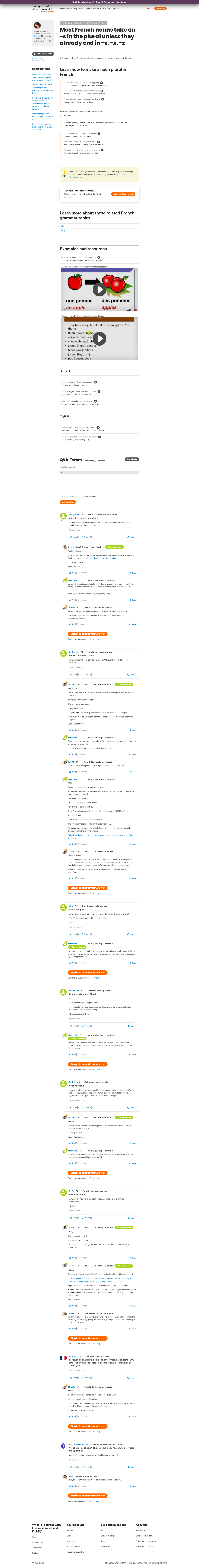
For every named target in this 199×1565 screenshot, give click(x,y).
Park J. (72, 1082)
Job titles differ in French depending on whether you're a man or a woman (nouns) (42, 89)
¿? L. (71, 906)
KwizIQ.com (141, 1530)
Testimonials (37, 1548)
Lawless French (92, 8)
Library (70, 23)
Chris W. (72, 607)
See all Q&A (132, 459)
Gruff (70, 1476)
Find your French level (123, 194)
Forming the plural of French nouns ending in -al (42, 116)
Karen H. (73, 1356)
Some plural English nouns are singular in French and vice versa (43, 127)
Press (103, 1541)
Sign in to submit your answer (87, 633)
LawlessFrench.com (144, 1536)
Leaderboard (37, 1542)
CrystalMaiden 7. (77, 1444)
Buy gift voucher (73, 1546)
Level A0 (87, 23)
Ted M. (71, 762)
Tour (34, 1537)
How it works (66, 8)
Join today (96, 639)
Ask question (67, 502)
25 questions (37, 58)
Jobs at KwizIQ (107, 1536)
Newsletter (71, 1541)
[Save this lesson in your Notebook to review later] (43, 54)
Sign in (116, 8)
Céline (71, 547)
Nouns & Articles (98, 23)
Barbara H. (74, 652)
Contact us (105, 1546)
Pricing (106, 8)
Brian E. (71, 1313)
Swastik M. (74, 990)
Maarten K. (73, 580)
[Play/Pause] (101, 82)
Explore (77, 8)
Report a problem (38, 60)
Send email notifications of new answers (79, 496)
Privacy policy (38, 1563)
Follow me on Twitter (144, 1546)
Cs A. (71, 1191)
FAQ (103, 1530)
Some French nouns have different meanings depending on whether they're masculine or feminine (43, 103)
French (63, 23)
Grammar (78, 23)
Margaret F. (74, 514)
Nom (62, 226)
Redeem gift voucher (75, 1552)
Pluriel (62, 231)
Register (70, 1530)
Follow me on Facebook (146, 1541)
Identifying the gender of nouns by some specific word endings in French (42, 77)
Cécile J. (72, 684)
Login (69, 1536)
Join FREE (160, 8)
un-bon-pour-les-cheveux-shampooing (99, 558)
